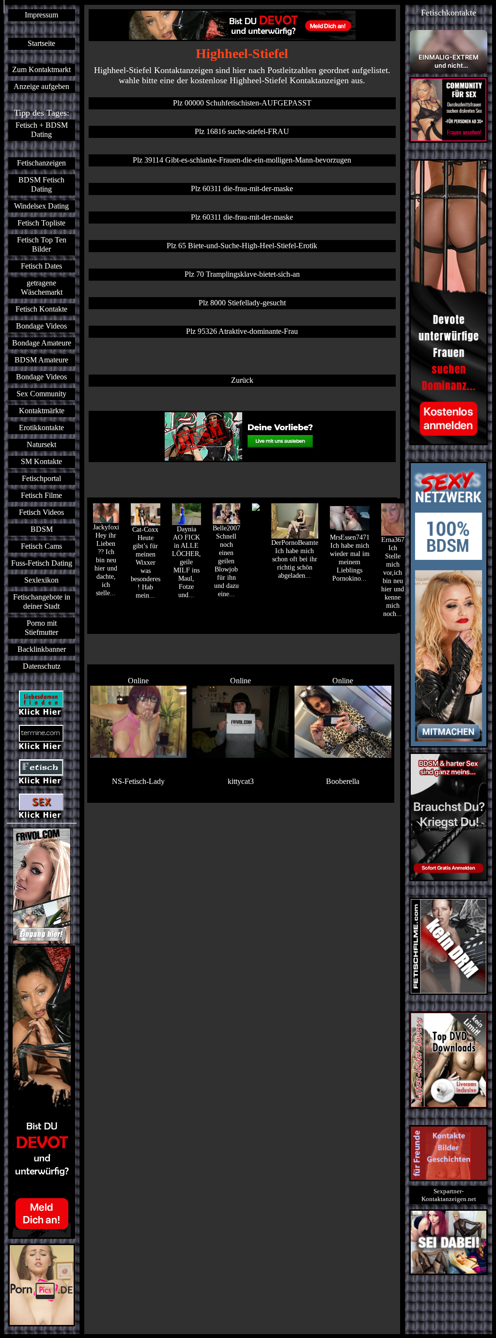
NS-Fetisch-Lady (138, 781)
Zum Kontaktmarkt (41, 69)
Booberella (342, 781)
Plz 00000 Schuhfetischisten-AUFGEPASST (242, 103)
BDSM (42, 529)
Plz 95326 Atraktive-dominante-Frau (242, 331)
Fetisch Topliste (41, 223)
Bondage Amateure (41, 343)
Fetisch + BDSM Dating (42, 130)
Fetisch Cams (41, 546)
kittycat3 (241, 781)
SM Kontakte (41, 461)
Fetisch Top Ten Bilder (41, 245)
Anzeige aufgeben (41, 86)
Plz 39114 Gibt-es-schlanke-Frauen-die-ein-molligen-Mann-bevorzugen (242, 160)
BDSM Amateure (41, 360)
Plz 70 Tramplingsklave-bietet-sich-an (242, 274)
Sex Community (41, 394)
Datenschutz (42, 666)
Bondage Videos (41, 326)
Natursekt (41, 444)
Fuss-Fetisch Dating (41, 563)
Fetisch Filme (41, 495)
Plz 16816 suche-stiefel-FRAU (242, 131)
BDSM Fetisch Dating (41, 185)
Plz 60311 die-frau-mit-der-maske (242, 188)
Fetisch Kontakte (41, 309)
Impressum (41, 15)
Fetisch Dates (41, 266)
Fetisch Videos (41, 512)
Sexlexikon (41, 580)
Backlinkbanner (41, 649)
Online (138, 681)
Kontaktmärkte (41, 410)
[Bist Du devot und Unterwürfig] (41, 1092)
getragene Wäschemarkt (41, 288)
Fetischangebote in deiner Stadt (41, 602)
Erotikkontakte (41, 427)
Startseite (41, 43)
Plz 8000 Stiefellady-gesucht (242, 303)
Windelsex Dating (41, 206)
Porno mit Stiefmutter (41, 628)
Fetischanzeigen (41, 163)
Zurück (242, 380)
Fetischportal (41, 478)
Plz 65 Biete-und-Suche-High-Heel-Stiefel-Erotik (242, 245)
